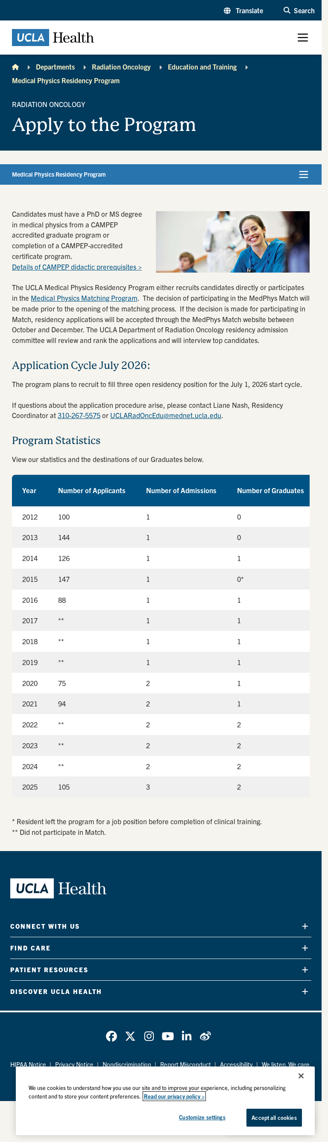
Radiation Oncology (121, 66)
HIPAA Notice (28, 1064)
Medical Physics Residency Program (66, 80)
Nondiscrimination (126, 1064)
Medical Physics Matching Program (84, 297)
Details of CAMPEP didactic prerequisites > (77, 266)
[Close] (301, 1075)
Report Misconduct (185, 1064)
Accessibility (236, 1064)
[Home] (15, 66)
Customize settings (202, 1117)
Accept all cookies (274, 1117)
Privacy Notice (74, 1064)
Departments (55, 66)
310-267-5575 (79, 415)
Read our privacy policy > (174, 1096)
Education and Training (202, 66)
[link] (111, 1036)
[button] (243, 10)
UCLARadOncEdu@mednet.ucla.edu (165, 415)
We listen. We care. (286, 1064)
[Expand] (305, 926)
